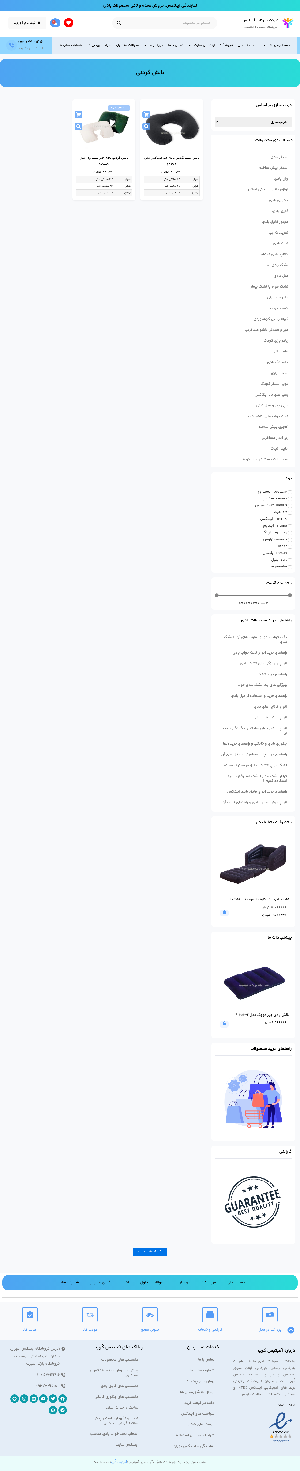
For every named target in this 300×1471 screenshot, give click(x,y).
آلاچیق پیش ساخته (273, 427)
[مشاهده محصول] (146, 126)
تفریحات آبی (278, 233)
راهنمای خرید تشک (272, 674)
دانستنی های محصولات (119, 1360)
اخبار (108, 45)
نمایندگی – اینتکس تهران (193, 1446)
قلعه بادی (280, 351)
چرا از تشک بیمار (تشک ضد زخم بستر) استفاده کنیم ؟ (257, 778)
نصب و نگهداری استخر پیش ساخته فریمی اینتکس (116, 1421)
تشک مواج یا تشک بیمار (269, 287)
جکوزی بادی (278, 200)
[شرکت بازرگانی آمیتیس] (288, 23)
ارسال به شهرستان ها (197, 1392)
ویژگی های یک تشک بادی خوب (262, 685)
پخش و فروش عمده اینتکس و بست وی (113, 1373)
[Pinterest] (14, 1398)
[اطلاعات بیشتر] (78, 114)
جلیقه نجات (279, 449)
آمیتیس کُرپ (119, 1462)
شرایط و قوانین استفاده (195, 1435)
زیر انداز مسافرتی (274, 438)
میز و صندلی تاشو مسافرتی (266, 330)
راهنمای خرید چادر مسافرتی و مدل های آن (254, 755)
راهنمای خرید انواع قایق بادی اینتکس (257, 792)
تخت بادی (280, 243)
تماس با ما (175, 45)
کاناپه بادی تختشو (274, 254)
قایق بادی (280, 211)
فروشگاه (226, 45)
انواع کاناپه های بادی (270, 707)
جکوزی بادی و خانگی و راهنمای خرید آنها (255, 744)
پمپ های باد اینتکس (271, 395)
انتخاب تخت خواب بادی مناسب (114, 1434)
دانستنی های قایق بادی (119, 1386)
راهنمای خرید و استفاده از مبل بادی (259, 696)
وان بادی (281, 179)
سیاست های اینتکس (197, 1414)
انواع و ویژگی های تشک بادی (263, 663)
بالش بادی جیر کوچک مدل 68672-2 (262, 1015)
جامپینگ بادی (277, 362)
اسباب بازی (279, 373)
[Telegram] (62, 1410)
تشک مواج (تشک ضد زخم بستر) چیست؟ (255, 765)
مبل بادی (281, 276)
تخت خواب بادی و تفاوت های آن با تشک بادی (255, 639)
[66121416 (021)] (11, 45)
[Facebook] (62, 1398)
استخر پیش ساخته (273, 168)
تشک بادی (280, 265)
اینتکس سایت (204, 45)
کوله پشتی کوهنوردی (270, 319)
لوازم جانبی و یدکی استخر (268, 190)
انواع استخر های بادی (270, 717)
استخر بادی (279, 157)
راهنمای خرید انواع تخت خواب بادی (259, 653)
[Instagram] (24, 1398)
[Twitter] (53, 1398)
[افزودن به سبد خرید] (146, 114)
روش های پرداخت (200, 1381)
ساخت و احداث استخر (121, 1408)
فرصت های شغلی (200, 1425)
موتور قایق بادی (275, 222)
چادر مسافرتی (277, 297)
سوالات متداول (127, 45)
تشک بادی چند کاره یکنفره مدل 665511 (259, 899)
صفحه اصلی (246, 45)
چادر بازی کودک (276, 341)
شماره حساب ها (70, 45)
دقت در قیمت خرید (199, 1403)
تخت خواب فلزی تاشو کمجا (267, 416)
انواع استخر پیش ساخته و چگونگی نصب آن (255, 730)
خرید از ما (156, 45)
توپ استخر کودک (274, 384)
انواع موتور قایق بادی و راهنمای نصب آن (254, 802)
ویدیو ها (93, 45)
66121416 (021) (30, 42)
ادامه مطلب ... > (150, 1251)
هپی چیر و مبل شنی (272, 405)
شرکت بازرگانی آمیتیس (260, 20)
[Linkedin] (34, 1398)
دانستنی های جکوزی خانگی (116, 1397)
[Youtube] (43, 1398)
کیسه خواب (279, 308)
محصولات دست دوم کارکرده (265, 459)
